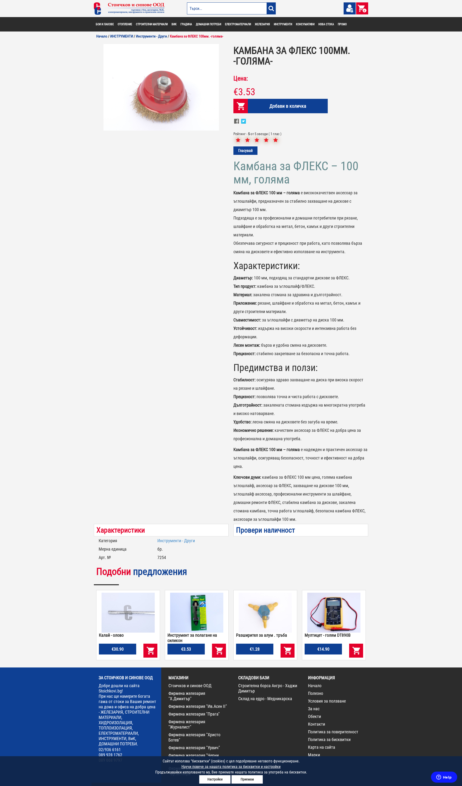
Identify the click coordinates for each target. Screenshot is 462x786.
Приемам (247, 779)
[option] (161, 87)
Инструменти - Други (176, 540)
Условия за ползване (327, 701)
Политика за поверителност (333, 731)
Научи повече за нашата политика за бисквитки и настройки (231, 766)
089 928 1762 (110, 754)
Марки (314, 754)
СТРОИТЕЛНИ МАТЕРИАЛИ (152, 24)
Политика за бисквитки (329, 739)
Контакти (316, 724)
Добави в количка (288, 106)
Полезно (315, 693)
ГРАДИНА (186, 24)
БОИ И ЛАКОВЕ (105, 24)
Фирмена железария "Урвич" (194, 747)
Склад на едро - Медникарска (265, 698)
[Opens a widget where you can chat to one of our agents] (444, 778)
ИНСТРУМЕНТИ (283, 24)
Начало (314, 685)
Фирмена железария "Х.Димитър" (186, 696)
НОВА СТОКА (326, 24)
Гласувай (245, 150)
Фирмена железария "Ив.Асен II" (197, 706)
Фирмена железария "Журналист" (186, 724)
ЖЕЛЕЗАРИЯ (262, 24)
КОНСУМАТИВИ (305, 24)
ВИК (174, 24)
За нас (314, 708)
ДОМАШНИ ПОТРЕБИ (208, 24)
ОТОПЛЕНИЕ (125, 24)
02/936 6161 (110, 749)
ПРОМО (342, 24)
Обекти (314, 716)
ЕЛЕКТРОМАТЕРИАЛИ (238, 24)
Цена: (240, 78)
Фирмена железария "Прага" (194, 714)
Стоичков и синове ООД (190, 685)
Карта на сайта (321, 747)
